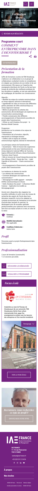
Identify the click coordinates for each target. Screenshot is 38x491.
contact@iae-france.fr (19, 456)
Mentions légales (27, 482)
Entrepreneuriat (9, 63)
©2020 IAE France (27, 485)
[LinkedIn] (20, 463)
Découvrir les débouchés (18, 266)
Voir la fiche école (19, 375)
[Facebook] (14, 463)
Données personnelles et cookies (14, 485)
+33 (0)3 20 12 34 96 (19, 459)
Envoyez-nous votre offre (19, 419)
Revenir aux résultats (13, 34)
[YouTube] (24, 463)
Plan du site (19, 482)
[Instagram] (17, 463)
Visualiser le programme (18, 274)
